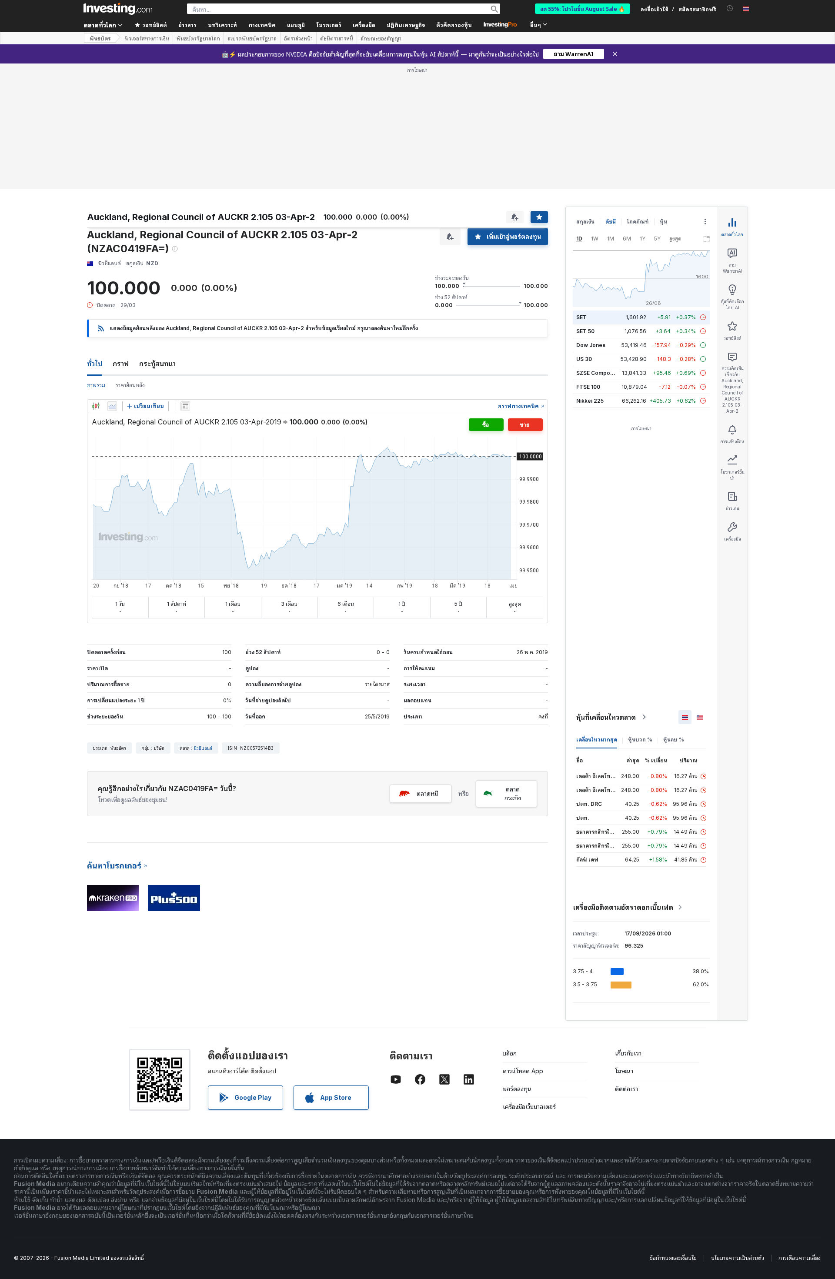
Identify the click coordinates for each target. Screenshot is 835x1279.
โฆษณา (624, 1071)
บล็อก (510, 1053)
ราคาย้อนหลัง (130, 385)
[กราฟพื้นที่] (112, 406)
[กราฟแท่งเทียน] (95, 406)
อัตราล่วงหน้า (298, 38)
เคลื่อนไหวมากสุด (596, 739)
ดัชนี (610, 221)
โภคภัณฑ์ (638, 221)
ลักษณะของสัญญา (381, 38)
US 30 (584, 359)
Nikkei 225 (590, 400)
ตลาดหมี (427, 793)
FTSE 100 (588, 387)
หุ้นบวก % (640, 739)
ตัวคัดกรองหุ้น (454, 24)
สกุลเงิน (585, 221)
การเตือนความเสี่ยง (799, 1258)
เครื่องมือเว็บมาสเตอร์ (529, 1106)
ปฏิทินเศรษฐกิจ (406, 24)
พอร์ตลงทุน (517, 1088)
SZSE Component (598, 373)
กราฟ (121, 363)
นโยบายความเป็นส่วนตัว (737, 1258)
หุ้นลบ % (673, 739)
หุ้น (663, 221)
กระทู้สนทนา (157, 363)
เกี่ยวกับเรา (628, 1053)
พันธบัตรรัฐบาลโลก (198, 38)
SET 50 (585, 331)
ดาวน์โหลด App (523, 1071)
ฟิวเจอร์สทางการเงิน (147, 38)
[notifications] (730, 8)
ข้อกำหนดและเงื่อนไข (673, 1258)
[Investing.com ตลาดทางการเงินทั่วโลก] (118, 9)
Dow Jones (590, 345)
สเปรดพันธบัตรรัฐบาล (252, 38)
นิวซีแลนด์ (203, 748)
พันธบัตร (100, 38)
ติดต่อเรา (626, 1088)
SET (581, 317)
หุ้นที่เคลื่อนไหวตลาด (606, 717)
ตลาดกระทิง (512, 793)
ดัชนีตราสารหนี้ (336, 38)
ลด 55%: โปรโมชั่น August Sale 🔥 (582, 8)
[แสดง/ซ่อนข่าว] (185, 406)
